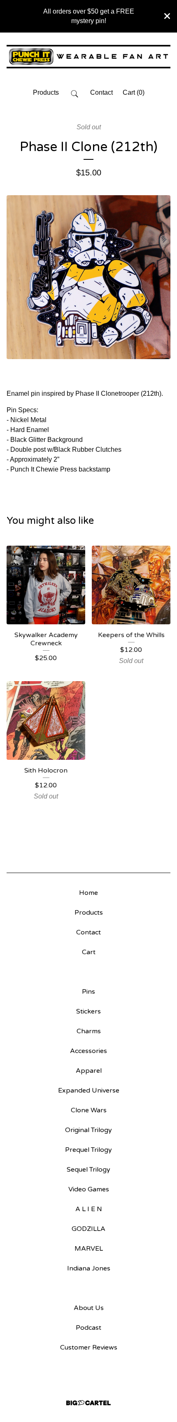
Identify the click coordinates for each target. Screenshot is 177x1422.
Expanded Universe (88, 1090)
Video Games (88, 1189)
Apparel (89, 1071)
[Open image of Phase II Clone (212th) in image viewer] (88, 277)
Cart (88, 952)
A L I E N (88, 1209)
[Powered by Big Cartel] (88, 1403)
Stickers (88, 1011)
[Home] (88, 56)
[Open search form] (74, 93)
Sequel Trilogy (88, 1169)
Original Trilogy (88, 1130)
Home (88, 893)
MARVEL (89, 1249)
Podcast (88, 1328)
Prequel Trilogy (88, 1150)
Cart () (133, 92)
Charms (89, 1031)
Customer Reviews (88, 1347)
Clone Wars (89, 1110)
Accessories (88, 1051)
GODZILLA (88, 1229)
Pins (88, 992)
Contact (101, 92)
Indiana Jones (88, 1268)
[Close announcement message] (167, 16)
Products (46, 92)
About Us (89, 1308)
